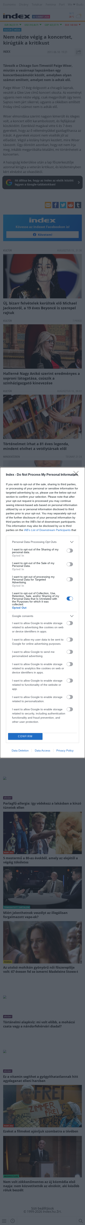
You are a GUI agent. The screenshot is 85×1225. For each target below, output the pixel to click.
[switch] (70, 551)
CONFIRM (25, 736)
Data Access (42, 750)
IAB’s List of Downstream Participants (47, 530)
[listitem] (42, 542)
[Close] (77, 475)
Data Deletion (20, 750)
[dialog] (42, 612)
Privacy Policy (65, 750)
